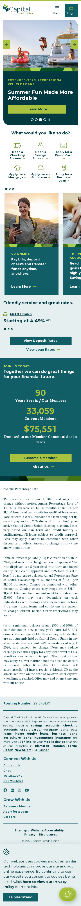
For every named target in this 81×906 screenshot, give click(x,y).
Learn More (37, 109)
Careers (9, 817)
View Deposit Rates (40, 341)
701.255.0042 (12, 775)
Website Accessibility (47, 830)
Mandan (58, 746)
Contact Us (11, 765)
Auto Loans (21, 314)
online (26, 741)
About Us (41, 467)
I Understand (21, 897)
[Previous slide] (6, 44)
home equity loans (31, 733)
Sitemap (21, 830)
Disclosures (48, 834)
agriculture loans (17, 737)
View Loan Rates (40, 349)
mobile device (54, 741)
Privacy (29, 834)
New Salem (23, 750)
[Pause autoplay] (49, 119)
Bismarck (42, 746)
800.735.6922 (13, 781)
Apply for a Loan (15, 811)
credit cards (30, 729)
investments (43, 737)
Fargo (72, 746)
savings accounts (45, 725)
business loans (64, 733)
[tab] (32, 119)
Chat (7, 770)
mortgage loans (55, 729)
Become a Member (40, 458)
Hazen (8, 750)
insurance (63, 737)
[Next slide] (74, 44)
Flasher (43, 750)
